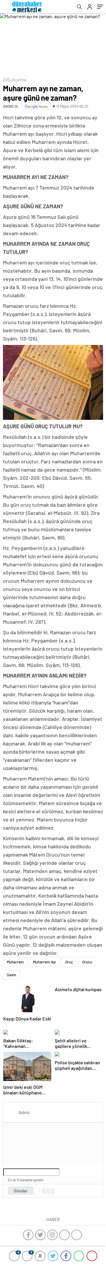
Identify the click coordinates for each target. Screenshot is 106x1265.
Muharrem (15, 962)
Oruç (69, 962)
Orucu (87, 962)
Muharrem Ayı (44, 962)
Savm (11, 974)
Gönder (21, 1190)
